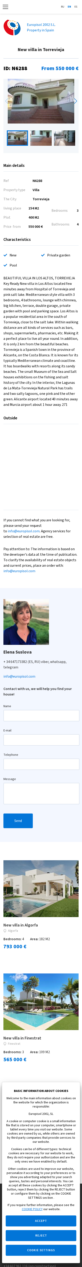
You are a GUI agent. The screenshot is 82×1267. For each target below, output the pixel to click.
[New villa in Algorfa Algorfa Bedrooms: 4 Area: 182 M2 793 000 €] (41, 888)
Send (18, 820)
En (69, 7)
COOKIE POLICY (32, 1209)
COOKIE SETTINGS (41, 1250)
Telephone (10, 755)
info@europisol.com (24, 531)
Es (75, 7)
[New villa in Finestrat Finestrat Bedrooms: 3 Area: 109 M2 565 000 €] (41, 1001)
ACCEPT (41, 1221)
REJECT (41, 1236)
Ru (62, 7)
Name (7, 706)
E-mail (7, 730)
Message (9, 779)
